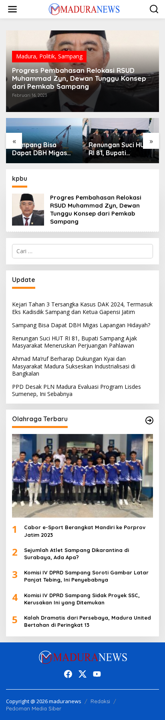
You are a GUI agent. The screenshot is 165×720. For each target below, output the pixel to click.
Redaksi (100, 701)
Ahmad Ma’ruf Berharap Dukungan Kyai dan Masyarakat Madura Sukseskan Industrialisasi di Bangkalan (121, 149)
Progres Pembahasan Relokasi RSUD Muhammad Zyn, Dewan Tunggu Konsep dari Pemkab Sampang (79, 78)
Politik (47, 56)
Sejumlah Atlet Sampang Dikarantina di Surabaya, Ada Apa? (76, 553)
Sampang (70, 56)
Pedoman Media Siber (33, 708)
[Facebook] (68, 674)
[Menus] (12, 9)
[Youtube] (97, 674)
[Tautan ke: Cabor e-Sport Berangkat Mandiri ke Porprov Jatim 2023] (82, 476)
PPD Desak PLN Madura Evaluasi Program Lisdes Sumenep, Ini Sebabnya (76, 390)
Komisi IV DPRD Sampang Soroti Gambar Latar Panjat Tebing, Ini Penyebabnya (86, 576)
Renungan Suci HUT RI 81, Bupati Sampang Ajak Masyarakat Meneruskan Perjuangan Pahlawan (43, 149)
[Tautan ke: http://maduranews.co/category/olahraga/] (149, 420)
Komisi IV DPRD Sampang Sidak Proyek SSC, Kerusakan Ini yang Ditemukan (82, 599)
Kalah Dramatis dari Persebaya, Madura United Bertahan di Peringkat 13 (87, 621)
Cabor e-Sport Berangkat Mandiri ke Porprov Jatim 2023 (84, 531)
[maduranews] (84, 8)
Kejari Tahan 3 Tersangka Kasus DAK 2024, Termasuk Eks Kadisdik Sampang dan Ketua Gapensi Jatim (82, 307)
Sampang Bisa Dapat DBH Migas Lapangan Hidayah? (81, 325)
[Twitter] (82, 674)
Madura (26, 56)
